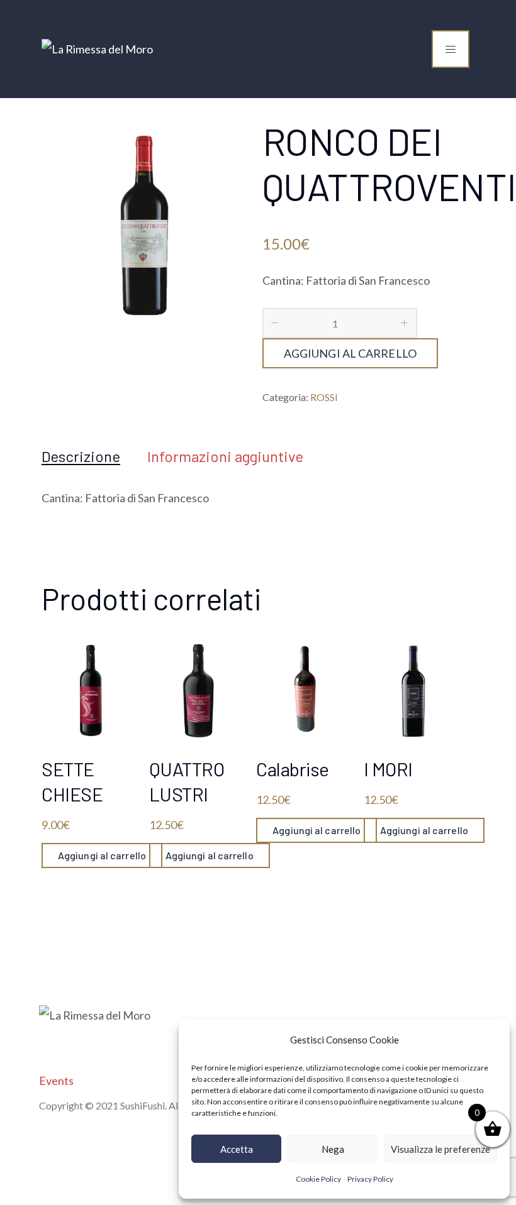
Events (56, 1080)
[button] (491, 1039)
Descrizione (81, 456)
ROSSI (324, 397)
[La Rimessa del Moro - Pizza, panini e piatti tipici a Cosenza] (97, 49)
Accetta (236, 1149)
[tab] (81, 456)
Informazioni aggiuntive (225, 456)
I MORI (388, 768)
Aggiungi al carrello (350, 353)
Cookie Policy (318, 1179)
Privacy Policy (370, 1179)
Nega (333, 1149)
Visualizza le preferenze (440, 1149)
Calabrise (292, 768)
